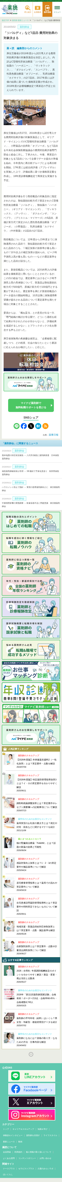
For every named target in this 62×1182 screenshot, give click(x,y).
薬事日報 (53, 435)
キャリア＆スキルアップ (23, 1129)
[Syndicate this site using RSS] (45, 428)
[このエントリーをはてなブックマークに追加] (38, 428)
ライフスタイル (50, 1135)
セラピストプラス (26, 1168)
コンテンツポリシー (27, 1158)
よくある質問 (9, 1158)
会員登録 (7, 1152)
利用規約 (18, 1152)
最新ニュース (9, 1142)
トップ (6, 1129)
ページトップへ (31, 1054)
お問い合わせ (45, 1158)
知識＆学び (42, 1129)
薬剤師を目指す (33, 1135)
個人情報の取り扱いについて (38, 1152)
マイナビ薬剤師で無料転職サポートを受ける (31, 405)
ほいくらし (8, 1174)
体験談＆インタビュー (13, 1135)
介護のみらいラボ (45, 1168)
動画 (20, 1142)
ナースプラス (9, 1168)
